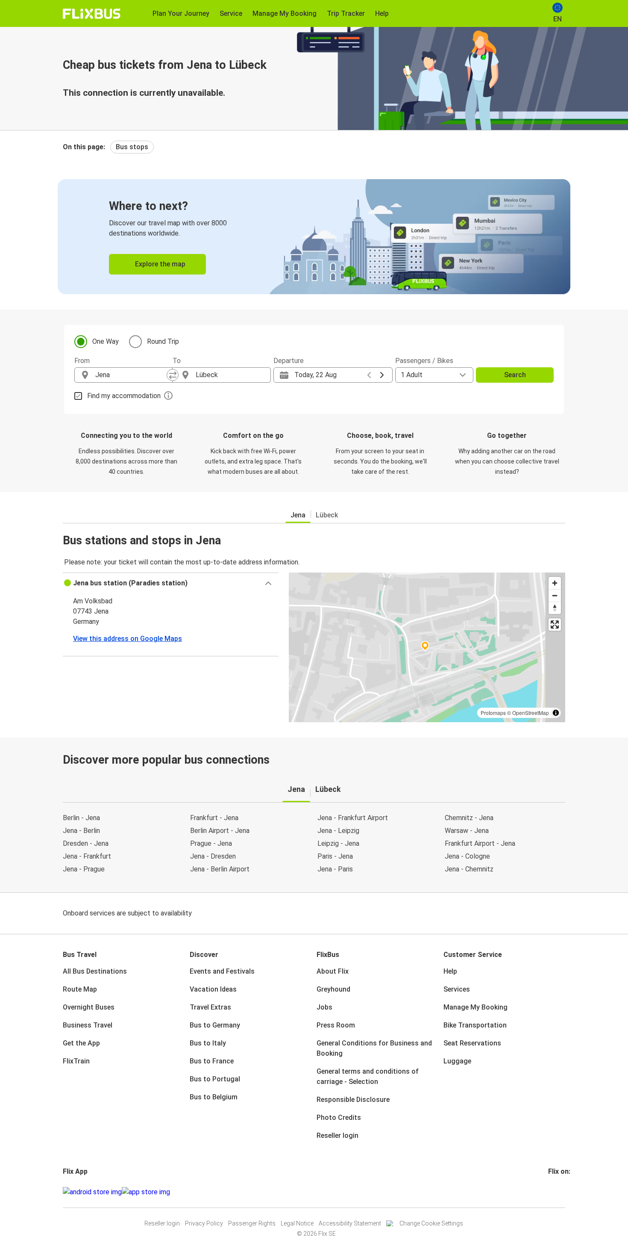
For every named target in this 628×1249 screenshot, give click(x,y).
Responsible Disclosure (353, 1099)
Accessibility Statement (350, 1223)
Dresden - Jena (86, 843)
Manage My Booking (475, 1007)
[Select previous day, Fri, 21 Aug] (369, 375)
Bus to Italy (208, 1043)
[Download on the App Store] (146, 1192)
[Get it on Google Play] (92, 1192)
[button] (171, 583)
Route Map (80, 989)
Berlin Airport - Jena (219, 831)
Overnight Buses (88, 1007)
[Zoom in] (555, 583)
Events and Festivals (222, 971)
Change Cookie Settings (431, 1223)
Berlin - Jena (81, 818)
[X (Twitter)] (559, 1192)
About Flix (333, 971)
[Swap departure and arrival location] (173, 375)
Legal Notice (297, 1223)
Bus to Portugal (215, 1079)
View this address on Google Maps (127, 639)
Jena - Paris (335, 869)
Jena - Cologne (467, 856)
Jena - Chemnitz (469, 869)
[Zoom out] (555, 595)
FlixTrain (76, 1061)
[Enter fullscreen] (555, 624)
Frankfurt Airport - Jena (480, 843)
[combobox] (131, 375)
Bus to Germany (215, 1025)
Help (450, 971)
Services (456, 989)
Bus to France (212, 1061)
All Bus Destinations (95, 971)
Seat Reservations (472, 1043)
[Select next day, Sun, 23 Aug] (382, 375)
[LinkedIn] (557, 1192)
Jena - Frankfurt (87, 856)
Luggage (457, 1061)
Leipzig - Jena (338, 843)
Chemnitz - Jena (469, 818)
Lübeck (327, 515)
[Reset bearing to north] (555, 608)
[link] (314, 236)
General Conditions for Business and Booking (374, 1048)
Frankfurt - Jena (214, 818)
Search (515, 375)
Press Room (336, 1025)
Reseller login (337, 1135)
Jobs (324, 1007)
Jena (298, 515)
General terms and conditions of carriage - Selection (368, 1076)
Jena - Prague (84, 869)
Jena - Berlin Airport (219, 869)
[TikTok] (562, 1192)
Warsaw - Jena (467, 831)
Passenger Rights (252, 1223)
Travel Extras (210, 1007)
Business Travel (87, 1025)
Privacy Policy (204, 1223)
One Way (105, 341)
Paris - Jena (335, 856)
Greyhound (333, 989)
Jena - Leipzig (338, 831)
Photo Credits (339, 1117)
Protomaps (493, 712)
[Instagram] (552, 1192)
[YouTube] (554, 1192)
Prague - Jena (211, 843)
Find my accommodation (124, 396)
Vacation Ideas (213, 989)
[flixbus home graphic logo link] (91, 13)
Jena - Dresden (213, 856)
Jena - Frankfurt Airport (352, 818)
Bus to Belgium (214, 1097)
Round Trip (163, 341)
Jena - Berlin (81, 831)
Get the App (81, 1043)
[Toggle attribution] (556, 713)
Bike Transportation (475, 1025)
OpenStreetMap (530, 712)
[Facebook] (549, 1192)
